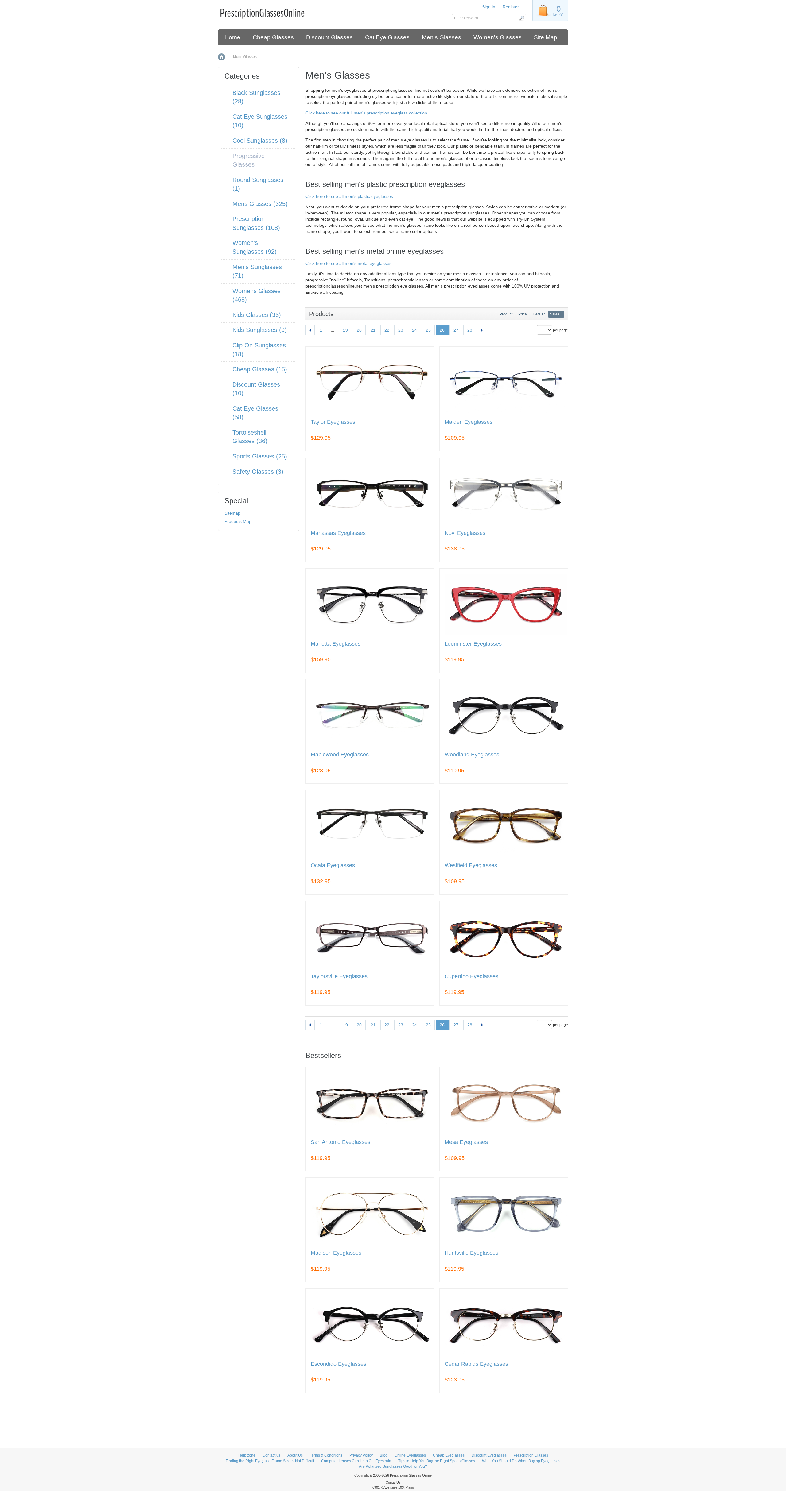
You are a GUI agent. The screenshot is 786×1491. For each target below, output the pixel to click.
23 (400, 330)
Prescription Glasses (531, 1455)
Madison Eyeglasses (336, 1253)
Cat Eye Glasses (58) (255, 413)
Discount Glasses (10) (256, 389)
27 (455, 330)
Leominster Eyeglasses (473, 644)
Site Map (545, 37)
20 (359, 330)
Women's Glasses (497, 37)
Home (232, 37)
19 (345, 330)
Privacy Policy (361, 1455)
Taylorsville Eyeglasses (339, 976)
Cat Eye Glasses (387, 37)
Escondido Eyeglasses (338, 1364)
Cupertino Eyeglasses (471, 976)
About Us (295, 1455)
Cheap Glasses (273, 37)
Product (506, 314)
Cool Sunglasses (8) (259, 140)
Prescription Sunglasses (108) (256, 223)
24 (414, 330)
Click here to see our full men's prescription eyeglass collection (366, 112)
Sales (554, 314)
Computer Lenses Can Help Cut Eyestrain (356, 1461)
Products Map (237, 521)
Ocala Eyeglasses (333, 865)
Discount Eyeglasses (489, 1455)
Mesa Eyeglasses (466, 1142)
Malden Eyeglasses (468, 422)
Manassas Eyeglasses (338, 533)
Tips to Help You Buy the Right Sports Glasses (436, 1461)
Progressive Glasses (248, 160)
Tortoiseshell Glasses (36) (249, 437)
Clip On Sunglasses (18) (259, 349)
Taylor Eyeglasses (333, 422)
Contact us (271, 1455)
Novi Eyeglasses (465, 533)
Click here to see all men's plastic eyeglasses (349, 196)
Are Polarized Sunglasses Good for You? (393, 1466)
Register (511, 6)
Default (539, 314)
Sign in (488, 6)
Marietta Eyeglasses (335, 644)
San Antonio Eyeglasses (340, 1142)
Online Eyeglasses (410, 1455)
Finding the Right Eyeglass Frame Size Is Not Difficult (270, 1461)
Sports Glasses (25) (259, 456)
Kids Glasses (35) (256, 314)
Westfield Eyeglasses (471, 865)
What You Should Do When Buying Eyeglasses (521, 1461)
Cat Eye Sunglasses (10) (259, 121)
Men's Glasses (441, 37)
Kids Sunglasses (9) (259, 329)
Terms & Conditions (326, 1455)
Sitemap (232, 513)
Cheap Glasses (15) (259, 369)
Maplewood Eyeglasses (340, 755)
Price (522, 314)
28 (469, 330)
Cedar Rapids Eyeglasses (476, 1364)
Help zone (246, 1455)
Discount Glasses (329, 37)
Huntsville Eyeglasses (471, 1253)
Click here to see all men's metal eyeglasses (348, 263)
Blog (383, 1455)
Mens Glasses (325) (260, 203)
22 (386, 330)
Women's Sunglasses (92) (254, 247)
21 (373, 330)
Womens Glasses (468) (256, 295)
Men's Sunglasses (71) (257, 271)
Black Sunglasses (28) (256, 97)
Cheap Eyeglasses (449, 1455)
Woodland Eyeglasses (472, 755)
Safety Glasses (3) (257, 471)
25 (428, 330)
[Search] (521, 17)
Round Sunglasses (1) (257, 184)
